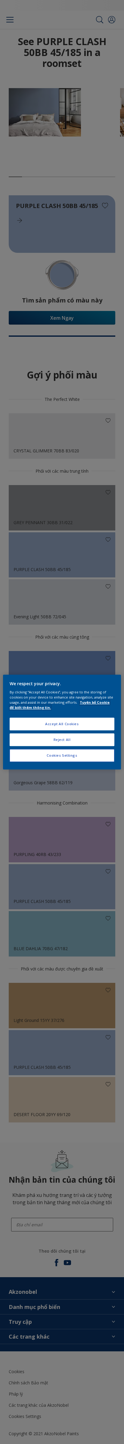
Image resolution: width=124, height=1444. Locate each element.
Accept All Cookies (62, 724)
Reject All (62, 739)
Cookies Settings (62, 755)
